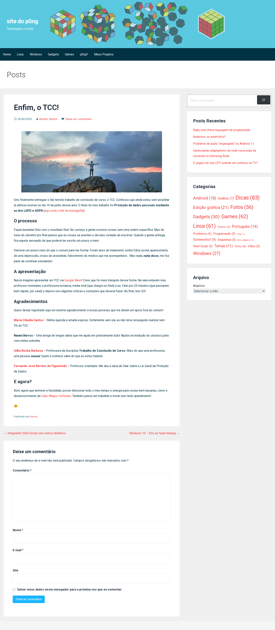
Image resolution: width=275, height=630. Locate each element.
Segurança (227, 239)
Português (245, 226)
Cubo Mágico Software (56, 396)
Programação (224, 233)
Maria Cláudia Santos (29, 320)
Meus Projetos (104, 54)
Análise (226, 198)
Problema (202, 233)
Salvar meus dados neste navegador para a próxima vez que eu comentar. (69, 589)
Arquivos (199, 285)
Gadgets (53, 54)
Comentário (22, 470)
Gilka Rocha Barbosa (28, 350)
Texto (240, 246)
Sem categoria (245, 240)
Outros (33, 416)
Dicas (248, 197)
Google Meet (73, 280)
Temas (223, 246)
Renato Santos (48, 119)
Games (69, 54)
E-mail (18, 550)
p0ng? (84, 54)
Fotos (241, 207)
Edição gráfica (211, 207)
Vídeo (254, 246)
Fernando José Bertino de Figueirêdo (40, 366)
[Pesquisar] (263, 99)
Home (7, 54)
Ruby (241, 234)
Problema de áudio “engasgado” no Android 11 (223, 143)
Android (204, 198)
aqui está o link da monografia (64, 210)
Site (15, 570)
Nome (18, 530)
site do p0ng (22, 21)
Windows (36, 54)
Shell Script (203, 246)
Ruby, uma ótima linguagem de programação (221, 130)
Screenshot (204, 240)
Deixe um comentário (79, 119)
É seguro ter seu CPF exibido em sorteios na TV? (225, 163)
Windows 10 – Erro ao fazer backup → (154, 433)
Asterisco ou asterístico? (209, 137)
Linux (20, 54)
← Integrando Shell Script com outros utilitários (35, 433)
